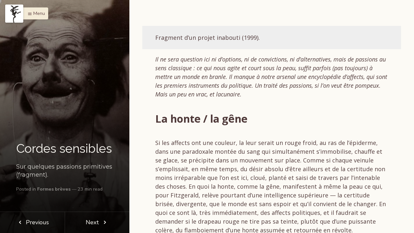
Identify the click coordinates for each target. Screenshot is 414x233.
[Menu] (14, 14)
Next (93, 222)
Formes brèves (54, 189)
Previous (36, 222)
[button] (34, 13)
